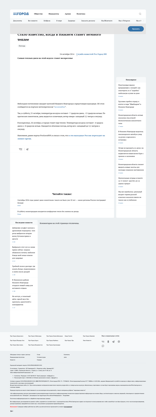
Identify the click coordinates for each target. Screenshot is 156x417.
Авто (65, 357)
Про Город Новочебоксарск (54, 336)
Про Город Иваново (89, 336)
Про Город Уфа (69, 340)
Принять (136, 29)
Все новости (32, 21)
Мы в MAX (140, 21)
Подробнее (66, 395)
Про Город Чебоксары (34, 336)
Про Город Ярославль (16, 345)
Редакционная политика (17, 357)
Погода (22, 46)
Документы (17, 21)
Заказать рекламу (88, 21)
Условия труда (41, 357)
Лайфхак (47, 21)
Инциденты (54, 14)
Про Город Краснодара (53, 345)
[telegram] (28, 149)
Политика (81, 14)
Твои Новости (87, 340)
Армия (68, 14)
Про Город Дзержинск (16, 336)
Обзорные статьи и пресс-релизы (20, 354)
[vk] (21, 149)
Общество (38, 14)
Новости (12, 360)
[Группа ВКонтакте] (103, 342)
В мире (59, 21)
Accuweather (59, 107)
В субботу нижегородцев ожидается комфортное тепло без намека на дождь (48, 212)
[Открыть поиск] (140, 14)
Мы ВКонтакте (106, 21)
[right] (143, 21)
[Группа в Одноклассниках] (108, 342)
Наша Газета (68, 336)
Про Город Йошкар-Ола (17, 340)
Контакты (67, 354)
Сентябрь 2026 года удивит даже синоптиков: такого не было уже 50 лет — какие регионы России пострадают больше (62, 202)
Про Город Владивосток (35, 345)
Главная (39, 360)
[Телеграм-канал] (113, 342)
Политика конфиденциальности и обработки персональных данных (30, 398)
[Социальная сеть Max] (103, 346)
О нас (38, 354)
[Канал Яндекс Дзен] (119, 342)
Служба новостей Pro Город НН (91, 54)
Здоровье (71, 21)
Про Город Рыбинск (52, 340)
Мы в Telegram (124, 21)
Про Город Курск (33, 340)
